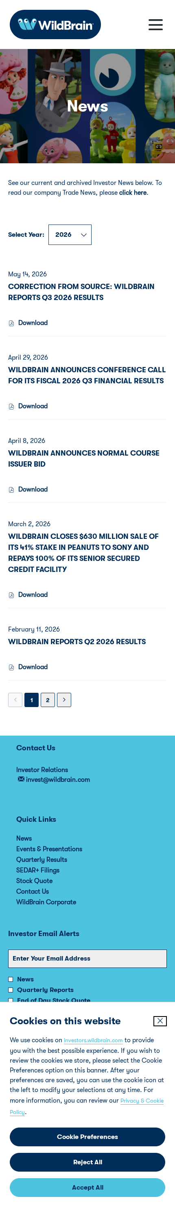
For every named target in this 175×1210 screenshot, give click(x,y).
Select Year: (26, 234)
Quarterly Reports (45, 990)
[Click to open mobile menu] (155, 24)
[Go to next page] (64, 700)
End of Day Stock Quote (53, 1000)
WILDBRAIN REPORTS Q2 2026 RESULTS (77, 642)
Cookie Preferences (87, 1137)
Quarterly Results (52, 859)
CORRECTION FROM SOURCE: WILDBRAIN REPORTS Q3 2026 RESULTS (81, 292)
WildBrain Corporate (57, 902)
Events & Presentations (60, 849)
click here (133, 192)
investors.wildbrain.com (93, 1040)
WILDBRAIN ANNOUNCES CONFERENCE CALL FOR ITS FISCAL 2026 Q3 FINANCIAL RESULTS (87, 375)
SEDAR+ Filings (48, 870)
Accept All (87, 1187)
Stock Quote (45, 881)
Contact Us (43, 891)
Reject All (87, 1162)
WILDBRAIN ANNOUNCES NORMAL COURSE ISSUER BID (84, 458)
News (35, 838)
